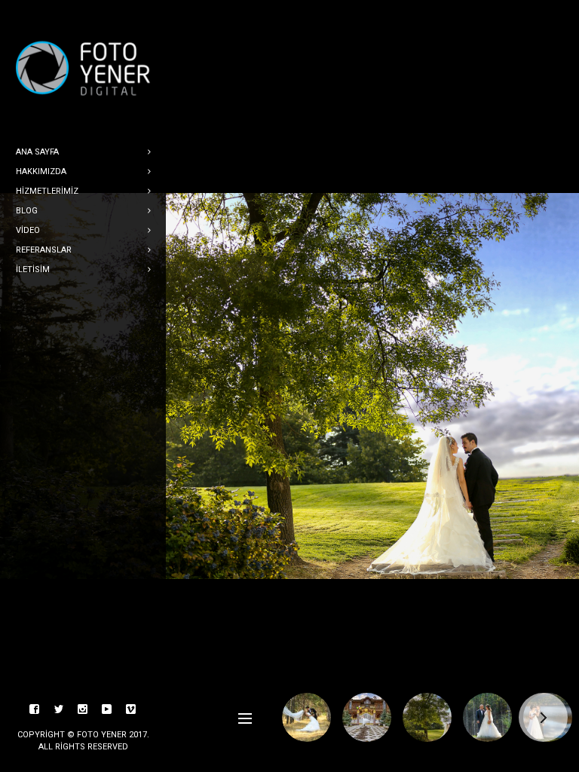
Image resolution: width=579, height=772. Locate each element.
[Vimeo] (131, 709)
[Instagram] (82, 709)
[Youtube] (107, 709)
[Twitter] (58, 709)
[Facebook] (34, 709)
